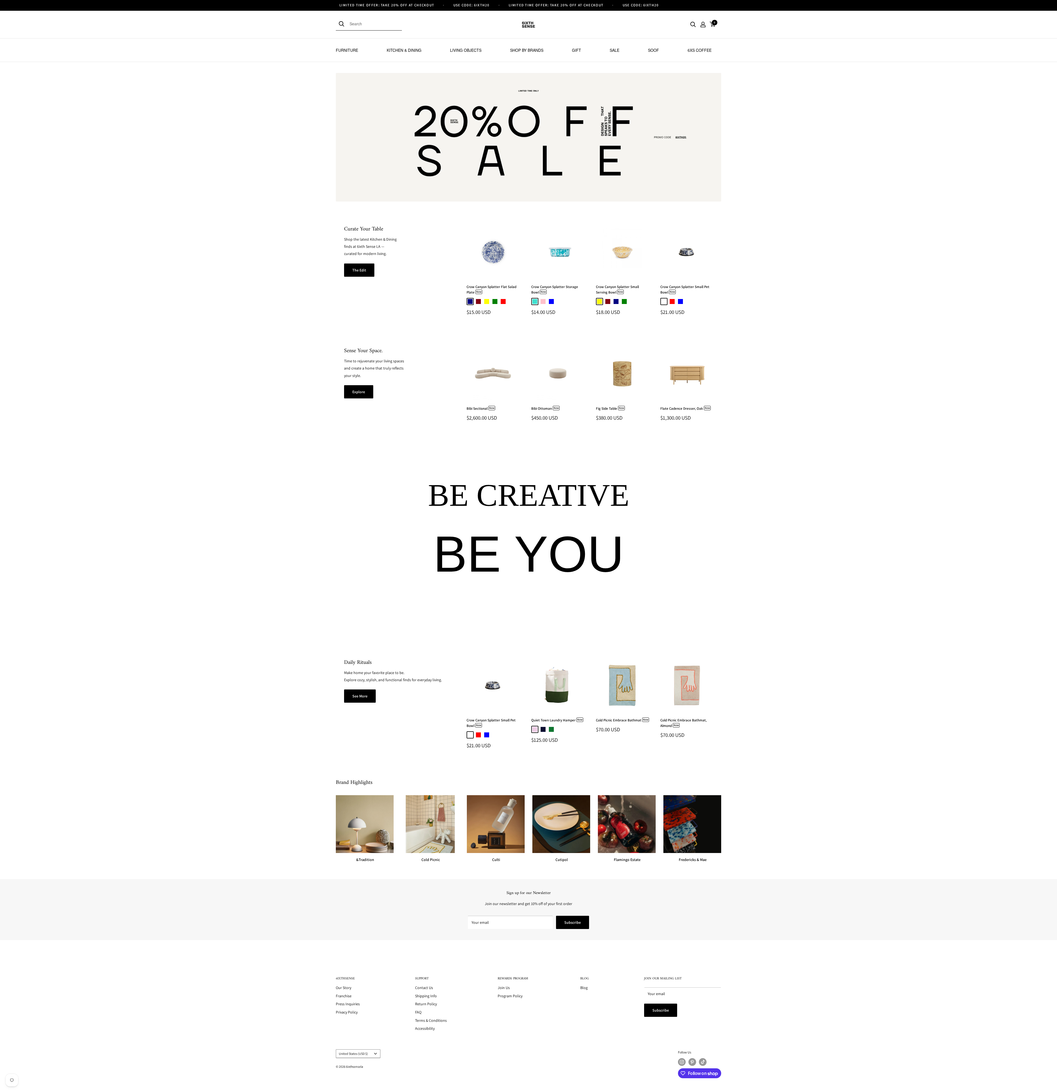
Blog (584, 987)
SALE (614, 50)
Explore (358, 391)
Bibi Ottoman (545, 408)
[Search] (343, 23)
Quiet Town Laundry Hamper (556, 720)
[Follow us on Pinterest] (692, 1062)
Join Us (504, 987)
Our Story (343, 987)
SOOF (653, 50)
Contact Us (424, 987)
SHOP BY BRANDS (526, 50)
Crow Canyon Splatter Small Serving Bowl (617, 289)
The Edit (359, 270)
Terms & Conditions (431, 1020)
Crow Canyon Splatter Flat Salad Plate (491, 289)
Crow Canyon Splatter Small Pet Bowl (684, 289)
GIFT (576, 50)
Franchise (344, 995)
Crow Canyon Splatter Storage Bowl (554, 289)
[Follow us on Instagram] (682, 1062)
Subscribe (572, 922)
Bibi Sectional (480, 408)
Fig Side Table (610, 408)
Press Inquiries (348, 1003)
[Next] (719, 271)
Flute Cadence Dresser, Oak (685, 408)
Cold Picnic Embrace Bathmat (622, 720)
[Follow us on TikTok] (703, 1062)
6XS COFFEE (700, 50)
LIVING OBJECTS (465, 50)
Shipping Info (426, 995)
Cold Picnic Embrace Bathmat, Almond (683, 723)
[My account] (703, 24)
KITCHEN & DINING (404, 50)
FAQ (418, 1012)
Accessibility (425, 1028)
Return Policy (426, 1003)
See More (359, 696)
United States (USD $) (353, 1054)
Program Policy (510, 995)
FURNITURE (347, 50)
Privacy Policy (347, 1012)
